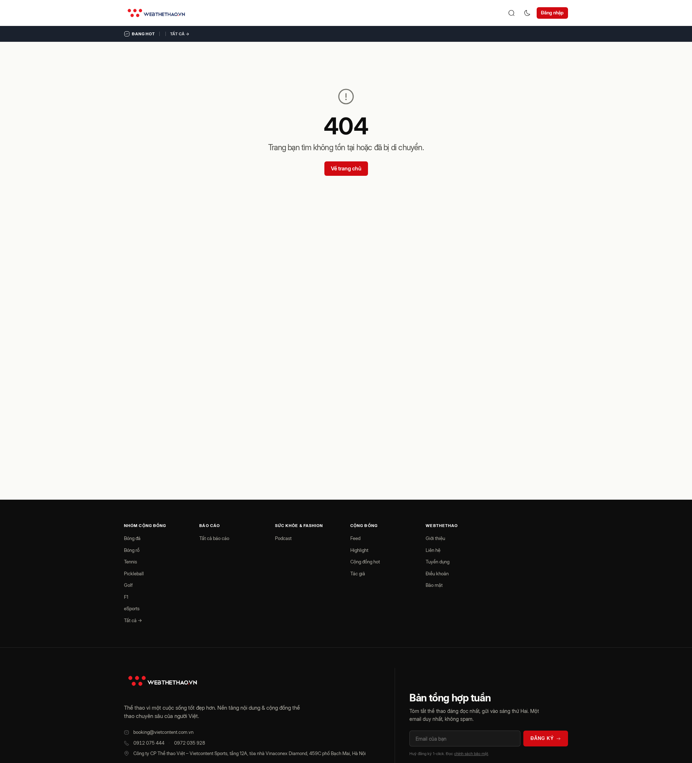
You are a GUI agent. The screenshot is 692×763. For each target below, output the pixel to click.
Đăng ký (542, 738)
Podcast (283, 538)
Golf (128, 585)
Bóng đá (132, 538)
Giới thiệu (435, 538)
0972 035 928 (189, 743)
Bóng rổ (131, 550)
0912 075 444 (148, 743)
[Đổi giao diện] (527, 12)
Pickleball (134, 573)
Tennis (130, 562)
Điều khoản (437, 573)
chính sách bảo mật (471, 753)
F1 (126, 597)
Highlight (359, 550)
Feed (355, 538)
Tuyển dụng (437, 562)
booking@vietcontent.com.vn (163, 732)
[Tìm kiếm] (511, 12)
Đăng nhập (552, 12)
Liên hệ (433, 550)
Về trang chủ (346, 168)
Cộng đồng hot (365, 562)
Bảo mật (434, 585)
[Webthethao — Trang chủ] (156, 13)
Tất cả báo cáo (214, 538)
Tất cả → (180, 33)
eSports (131, 608)
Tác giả (357, 573)
